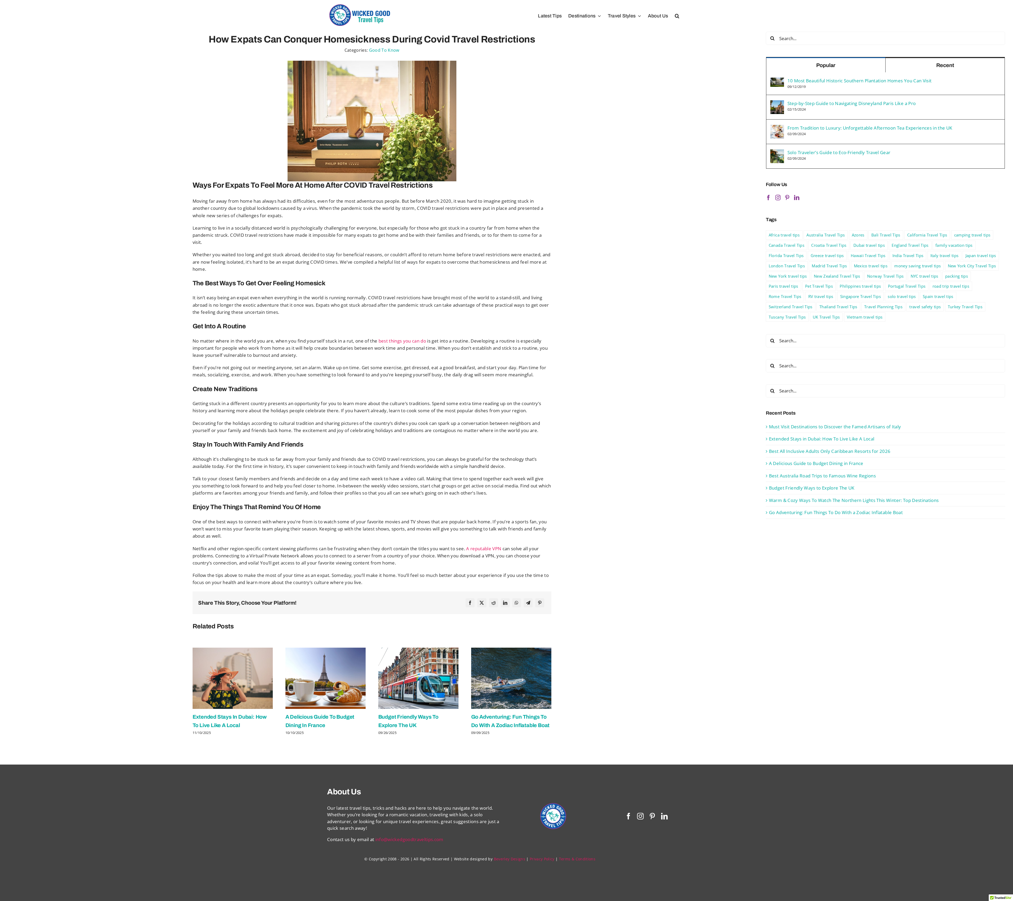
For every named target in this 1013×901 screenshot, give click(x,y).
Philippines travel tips (860, 286)
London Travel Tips (787, 265)
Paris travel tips (783, 286)
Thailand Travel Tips (838, 306)
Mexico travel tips (870, 265)
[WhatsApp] (516, 603)
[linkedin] (664, 816)
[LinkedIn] (505, 603)
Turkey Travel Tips (965, 306)
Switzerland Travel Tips (791, 306)
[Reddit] (493, 603)
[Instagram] (778, 197)
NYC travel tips (924, 276)
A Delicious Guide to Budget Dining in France (816, 463)
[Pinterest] (540, 603)
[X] (482, 603)
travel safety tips (925, 306)
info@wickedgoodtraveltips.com (409, 839)
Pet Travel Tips (819, 286)
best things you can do (402, 341)
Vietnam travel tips (864, 317)
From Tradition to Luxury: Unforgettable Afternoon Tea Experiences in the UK (869, 128)
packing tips (956, 276)
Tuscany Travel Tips (787, 317)
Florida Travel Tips (786, 255)
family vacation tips (954, 245)
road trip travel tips (951, 286)
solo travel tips (902, 296)
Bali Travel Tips (885, 235)
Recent (945, 65)
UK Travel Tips (826, 317)
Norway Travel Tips (885, 276)
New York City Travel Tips (972, 265)
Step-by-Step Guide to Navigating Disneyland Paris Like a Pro (851, 103)
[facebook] (628, 816)
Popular (826, 65)
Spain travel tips (938, 296)
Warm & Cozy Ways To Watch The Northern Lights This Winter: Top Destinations (854, 500)
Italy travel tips (944, 255)
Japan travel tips (981, 255)
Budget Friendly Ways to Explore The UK (811, 488)
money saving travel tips (917, 265)
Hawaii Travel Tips (868, 255)
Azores (858, 235)
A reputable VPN (483, 549)
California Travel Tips (927, 235)
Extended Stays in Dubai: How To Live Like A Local (822, 439)
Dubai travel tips (869, 245)
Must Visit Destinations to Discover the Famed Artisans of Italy (835, 427)
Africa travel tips (784, 235)
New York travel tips (788, 276)
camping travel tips (972, 235)
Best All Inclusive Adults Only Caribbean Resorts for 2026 (829, 451)
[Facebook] (470, 603)
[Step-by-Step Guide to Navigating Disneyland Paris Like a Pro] (777, 104)
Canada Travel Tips (786, 245)
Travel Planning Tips (883, 306)
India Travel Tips (908, 255)
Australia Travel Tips (825, 235)
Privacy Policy (542, 858)
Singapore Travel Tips (860, 296)
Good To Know (384, 50)
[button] (677, 16)
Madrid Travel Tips (829, 265)
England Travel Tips (910, 245)
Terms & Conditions (577, 858)
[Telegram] (528, 603)
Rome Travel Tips (785, 296)
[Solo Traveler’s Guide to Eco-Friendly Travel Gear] (777, 153)
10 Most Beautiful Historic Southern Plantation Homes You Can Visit (859, 81)
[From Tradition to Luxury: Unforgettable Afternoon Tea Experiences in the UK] (777, 128)
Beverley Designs (509, 858)
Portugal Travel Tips (907, 286)
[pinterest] (652, 816)
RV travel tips (820, 296)
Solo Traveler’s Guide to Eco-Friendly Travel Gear (839, 152)
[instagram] (640, 816)
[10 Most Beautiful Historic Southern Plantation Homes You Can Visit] (777, 81)
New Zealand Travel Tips (837, 276)
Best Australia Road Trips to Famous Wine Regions (822, 476)
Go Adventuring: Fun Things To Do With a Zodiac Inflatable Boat (836, 512)
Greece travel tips (827, 255)
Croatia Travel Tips (828, 245)
